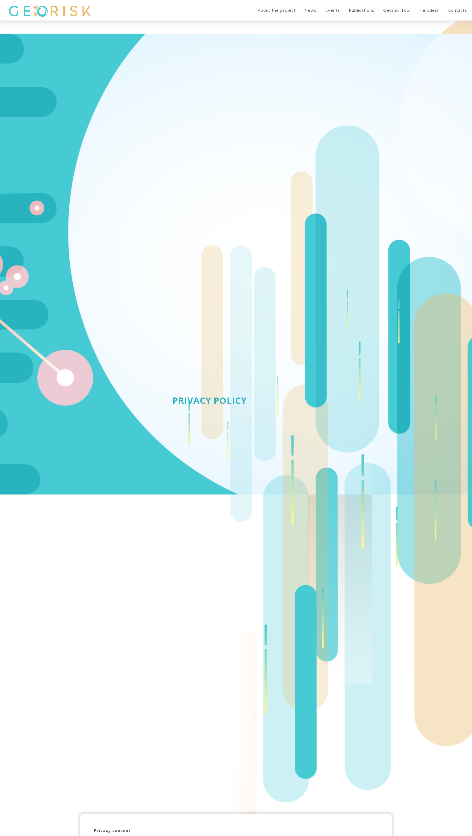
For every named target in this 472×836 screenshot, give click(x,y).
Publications (361, 10)
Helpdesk (429, 10)
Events (332, 10)
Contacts (457, 10)
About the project (277, 10)
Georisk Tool (397, 10)
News (311, 10)
